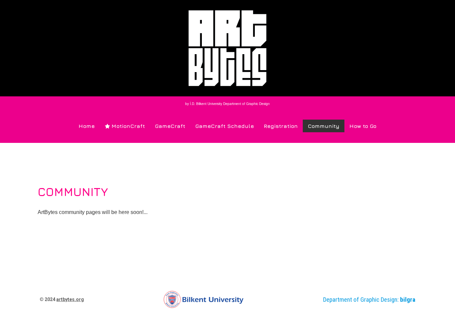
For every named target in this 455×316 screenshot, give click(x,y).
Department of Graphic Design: (369, 299)
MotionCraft (125, 126)
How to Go (362, 126)
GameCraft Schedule (224, 126)
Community (323, 126)
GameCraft (170, 126)
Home (87, 126)
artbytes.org (70, 299)
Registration (281, 126)
